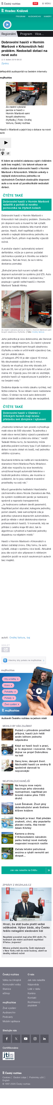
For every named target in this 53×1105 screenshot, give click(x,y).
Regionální (8, 34)
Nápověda (33, 984)
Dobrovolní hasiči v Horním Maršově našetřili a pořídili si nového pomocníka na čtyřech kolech (26, 204)
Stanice (7, 989)
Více (39, 34)
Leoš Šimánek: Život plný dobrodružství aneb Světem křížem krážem (32, 807)
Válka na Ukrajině (12, 980)
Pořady (8, 698)
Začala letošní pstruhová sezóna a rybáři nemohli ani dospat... (32, 852)
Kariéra (31, 993)
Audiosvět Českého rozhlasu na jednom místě (24, 718)
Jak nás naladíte (36, 980)
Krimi (7, 685)
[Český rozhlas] (10, 3)
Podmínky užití (36, 1077)
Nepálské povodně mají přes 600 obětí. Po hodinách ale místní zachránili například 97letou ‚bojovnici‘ (24, 939)
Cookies (6, 1077)
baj (28, 637)
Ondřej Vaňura (38, 332)
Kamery (48, 16)
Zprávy (5, 63)
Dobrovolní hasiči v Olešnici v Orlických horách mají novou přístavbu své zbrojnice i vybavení (24, 416)
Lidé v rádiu (34, 989)
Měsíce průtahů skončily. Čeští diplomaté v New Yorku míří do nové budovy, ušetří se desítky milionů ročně (25, 951)
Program (20, 16)
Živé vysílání (10, 704)
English (6, 1080)
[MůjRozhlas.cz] (6, 78)
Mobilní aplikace (11, 1021)
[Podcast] (2, 153)
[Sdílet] (8, 153)
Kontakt (32, 997)
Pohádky (8, 691)
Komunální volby (12, 984)
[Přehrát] (5, 143)
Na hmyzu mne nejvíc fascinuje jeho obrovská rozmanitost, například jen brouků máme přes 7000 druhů (31, 792)
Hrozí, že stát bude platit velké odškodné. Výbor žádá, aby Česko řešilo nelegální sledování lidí (26, 927)
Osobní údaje (19, 1077)
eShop (6, 993)
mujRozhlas (8, 670)
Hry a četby (10, 679)
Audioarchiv (34, 16)
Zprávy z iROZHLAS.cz (17, 884)
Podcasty (8, 1017)
